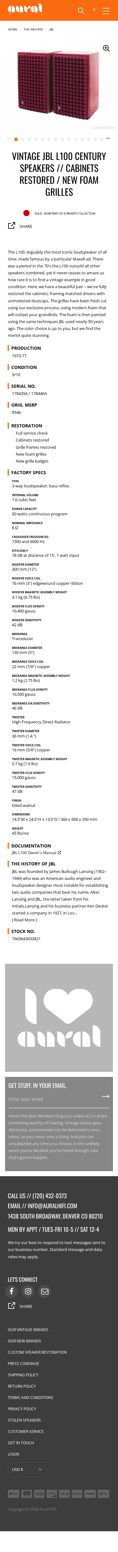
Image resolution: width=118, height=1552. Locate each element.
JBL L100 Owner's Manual (34, 852)
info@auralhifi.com (52, 1205)
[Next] (111, 139)
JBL (51, 29)
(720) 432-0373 (49, 1195)
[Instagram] (28, 1291)
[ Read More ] (24, 920)
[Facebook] (11, 1291)
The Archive (33, 29)
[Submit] (106, 1098)
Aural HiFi (48, 1509)
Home (12, 29)
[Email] (44, 1291)
